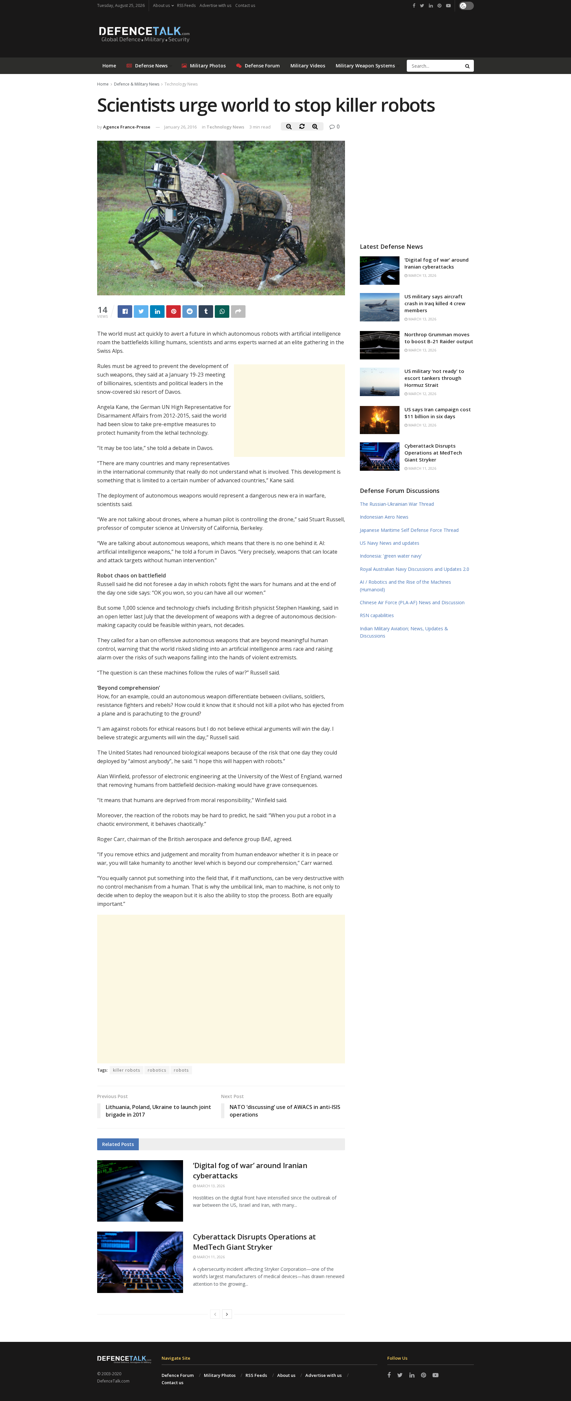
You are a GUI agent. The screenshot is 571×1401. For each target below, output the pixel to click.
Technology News (181, 84)
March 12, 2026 (421, 393)
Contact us (245, 5)
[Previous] (215, 1314)
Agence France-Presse (126, 127)
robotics (157, 1070)
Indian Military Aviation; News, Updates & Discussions (404, 632)
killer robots (126, 1070)
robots (181, 1070)
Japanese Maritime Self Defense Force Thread (409, 530)
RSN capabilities (377, 615)
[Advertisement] (289, 410)
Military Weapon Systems (365, 65)
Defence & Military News (136, 84)
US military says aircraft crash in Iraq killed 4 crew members (434, 303)
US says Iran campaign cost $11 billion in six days (437, 413)
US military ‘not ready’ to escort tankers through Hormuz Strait (434, 378)
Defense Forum (262, 65)
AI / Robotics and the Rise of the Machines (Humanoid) (405, 585)
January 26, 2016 (180, 127)
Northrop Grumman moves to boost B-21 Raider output (438, 338)
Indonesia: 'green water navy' (391, 556)
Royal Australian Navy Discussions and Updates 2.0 (414, 569)
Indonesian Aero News (384, 517)
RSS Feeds (186, 5)
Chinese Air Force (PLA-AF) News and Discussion (412, 602)
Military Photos (208, 65)
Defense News (151, 65)
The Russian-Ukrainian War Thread (397, 504)
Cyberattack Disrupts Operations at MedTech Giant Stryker (254, 1242)
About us (161, 5)
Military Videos (307, 65)
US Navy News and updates (389, 543)
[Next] (227, 1314)
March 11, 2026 (210, 1256)
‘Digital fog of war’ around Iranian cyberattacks (436, 263)
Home (109, 65)
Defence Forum (178, 1375)
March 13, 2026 (210, 1185)
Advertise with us (215, 5)
